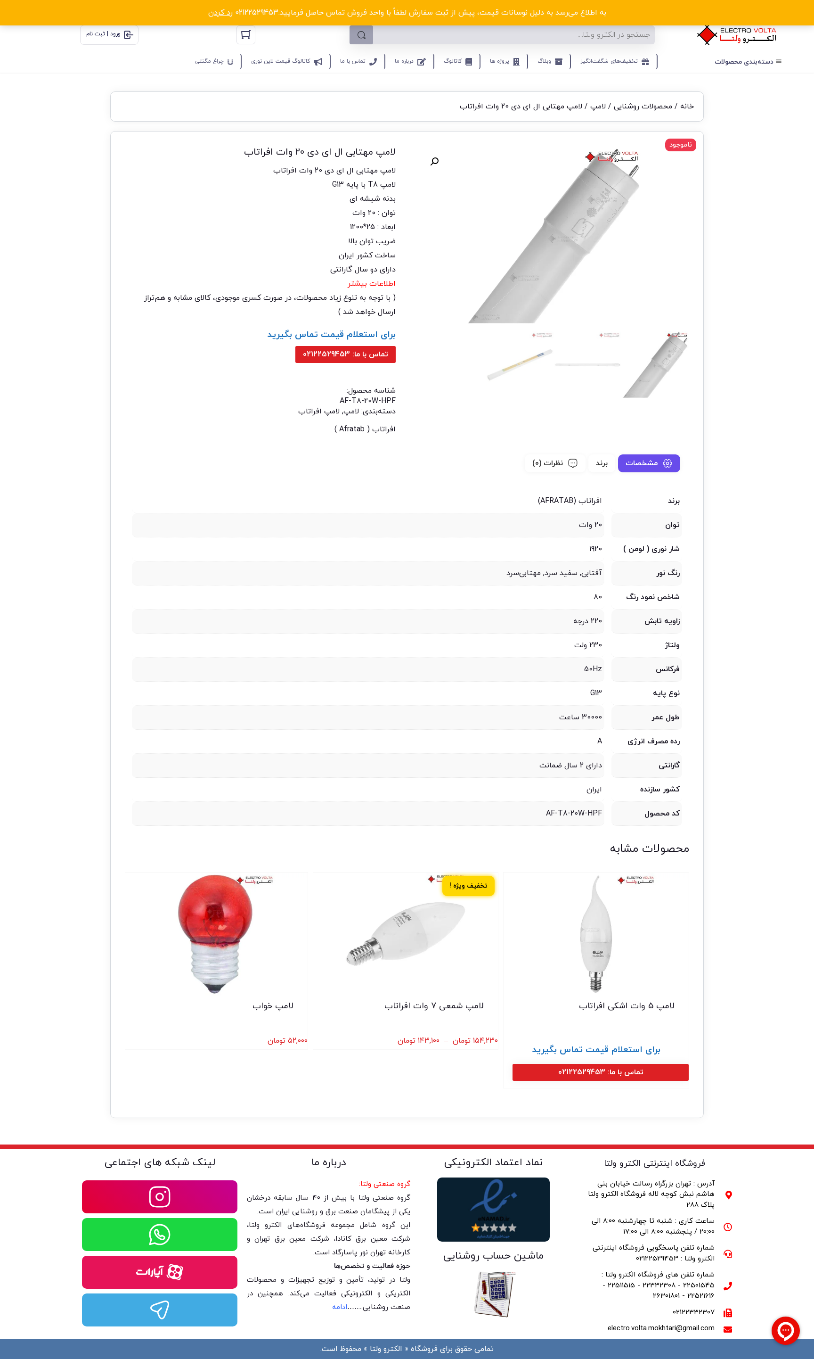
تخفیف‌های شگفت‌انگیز (609, 61)
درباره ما (404, 61)
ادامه (339, 1307)
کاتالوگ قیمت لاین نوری (280, 61)
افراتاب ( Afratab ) (365, 429)
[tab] (649, 463)
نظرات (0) (547, 463)
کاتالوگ (453, 61)
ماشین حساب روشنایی (493, 1256)
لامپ (598, 106)
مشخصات (642, 463)
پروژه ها (499, 61)
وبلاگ (544, 61)
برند (602, 463)
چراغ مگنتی (209, 61)
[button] (434, 161)
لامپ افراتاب (319, 411)
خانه (687, 106)
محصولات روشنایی (643, 106)
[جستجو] (361, 34)
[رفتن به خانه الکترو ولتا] (736, 35)
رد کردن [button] (220, 13)
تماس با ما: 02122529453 (345, 354)
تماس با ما (353, 61)
